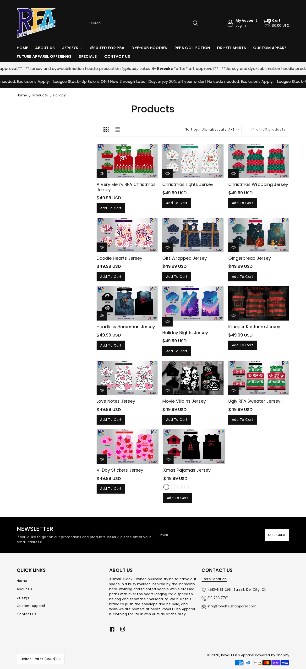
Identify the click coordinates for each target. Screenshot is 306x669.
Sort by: (192, 129)
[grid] (105, 129)
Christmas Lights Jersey (187, 184)
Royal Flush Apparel (237, 655)
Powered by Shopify (272, 655)
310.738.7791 (218, 597)
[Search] (195, 23)
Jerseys (23, 597)
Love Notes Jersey (116, 401)
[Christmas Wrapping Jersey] (258, 161)
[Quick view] (102, 173)
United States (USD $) (39, 659)
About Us (24, 589)
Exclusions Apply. (20, 81)
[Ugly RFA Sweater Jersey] (258, 378)
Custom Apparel (31, 605)
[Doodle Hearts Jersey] (127, 235)
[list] (117, 129)
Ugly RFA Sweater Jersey (254, 401)
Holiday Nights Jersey (185, 333)
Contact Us (26, 614)
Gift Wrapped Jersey (184, 258)
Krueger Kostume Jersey (254, 327)
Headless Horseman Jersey (126, 327)
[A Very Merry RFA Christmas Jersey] (127, 161)
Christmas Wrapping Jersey (258, 184)
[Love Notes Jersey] (127, 378)
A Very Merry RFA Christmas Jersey (126, 187)
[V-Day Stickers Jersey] (127, 446)
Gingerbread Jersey (249, 258)
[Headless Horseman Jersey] (127, 303)
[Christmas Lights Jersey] (192, 161)
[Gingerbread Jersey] (258, 235)
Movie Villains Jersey (184, 401)
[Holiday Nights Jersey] (192, 306)
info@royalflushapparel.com (232, 606)
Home (22, 95)
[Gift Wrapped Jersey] (192, 235)
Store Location (214, 579)
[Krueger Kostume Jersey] (258, 303)
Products (40, 95)
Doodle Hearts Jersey (119, 258)
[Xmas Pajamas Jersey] (194, 446)
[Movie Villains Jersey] (192, 378)
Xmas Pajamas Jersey (187, 470)
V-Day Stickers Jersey (120, 470)
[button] (276, 23)
